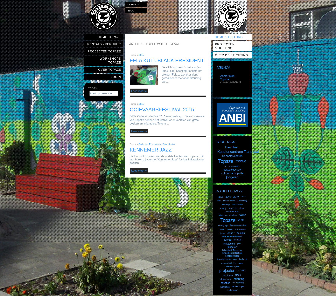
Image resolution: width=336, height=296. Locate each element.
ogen (241, 262)
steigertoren (225, 278)
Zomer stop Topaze (227, 77)
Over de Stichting (231, 55)
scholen (241, 270)
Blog (131, 11)
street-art (225, 282)
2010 (236, 196)
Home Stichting (229, 37)
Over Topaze (109, 69)
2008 (221, 196)
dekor (231, 233)
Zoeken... (93, 88)
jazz (239, 243)
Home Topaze (109, 37)
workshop (225, 286)
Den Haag (232, 147)
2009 (228, 196)
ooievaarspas (232, 266)
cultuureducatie (232, 169)
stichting (239, 279)
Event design (155, 144)
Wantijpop (223, 225)
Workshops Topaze (110, 60)
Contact (133, 4)
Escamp (226, 204)
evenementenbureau (232, 236)
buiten (230, 229)
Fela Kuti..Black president (167, 60)
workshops (238, 286)
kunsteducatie (224, 259)
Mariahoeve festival (228, 214)
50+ (219, 200)
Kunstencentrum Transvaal (238, 151)
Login (116, 76)
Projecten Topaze (104, 51)
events (227, 239)
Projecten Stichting (225, 46)
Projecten (143, 144)
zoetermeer (232, 289)
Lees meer (137, 90)
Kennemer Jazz (151, 150)
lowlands (243, 258)
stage (238, 274)
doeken (241, 232)
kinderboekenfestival (232, 252)
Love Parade (232, 211)
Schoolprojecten (232, 156)
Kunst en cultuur (236, 208)
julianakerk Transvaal (232, 250)
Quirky (242, 214)
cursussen (240, 229)
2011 (243, 196)
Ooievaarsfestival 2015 (162, 109)
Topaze (225, 160)
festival (237, 239)
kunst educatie (232, 255)
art (226, 166)
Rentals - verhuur (104, 44)
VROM (241, 219)
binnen (222, 229)
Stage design (169, 144)
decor (222, 233)
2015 (141, 55)
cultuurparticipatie (232, 173)
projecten (227, 270)
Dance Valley (229, 200)
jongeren (232, 177)
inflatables (229, 243)
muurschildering (228, 263)
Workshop (240, 160)
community (234, 166)
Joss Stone (237, 204)
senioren (228, 275)
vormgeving (238, 282)
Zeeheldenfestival (238, 225)
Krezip (223, 208)
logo (235, 259)
